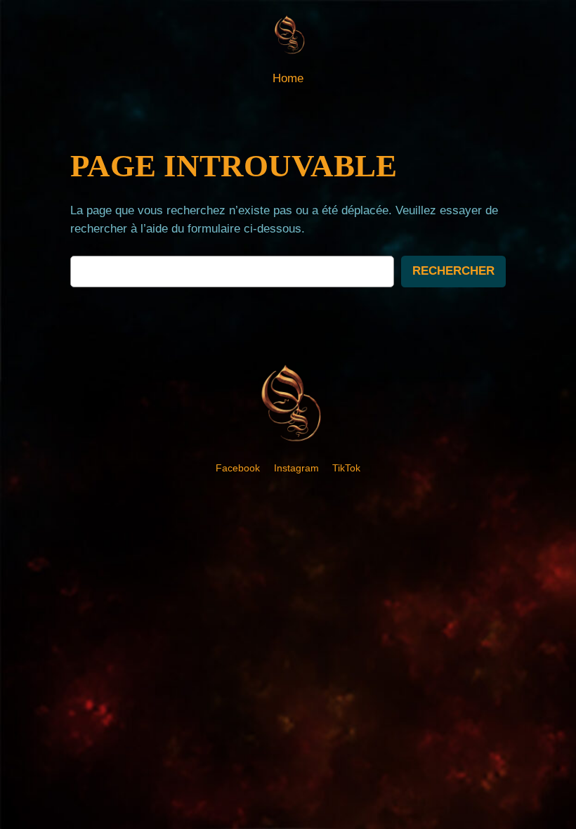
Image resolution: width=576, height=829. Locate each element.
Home (288, 78)
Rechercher (453, 271)
